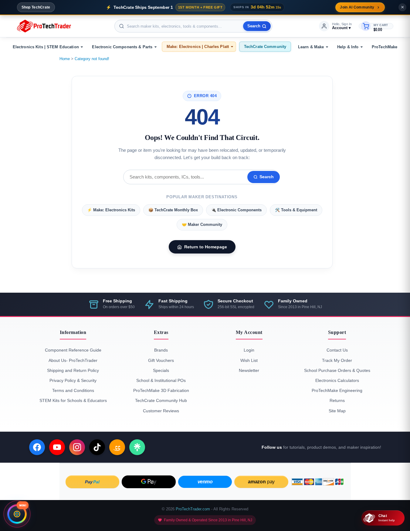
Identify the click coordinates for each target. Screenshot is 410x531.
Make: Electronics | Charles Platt (198, 46)
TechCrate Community (265, 46)
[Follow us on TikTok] (97, 447)
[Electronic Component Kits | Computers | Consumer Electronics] (44, 26)
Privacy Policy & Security (73, 380)
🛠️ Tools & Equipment (296, 210)
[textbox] (193, 26)
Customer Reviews (161, 410)
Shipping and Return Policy (73, 370)
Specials (161, 370)
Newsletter (249, 370)
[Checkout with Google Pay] (149, 481)
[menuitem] (47, 47)
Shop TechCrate (36, 7)
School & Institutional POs (161, 380)
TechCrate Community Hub (161, 400)
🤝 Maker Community (202, 224)
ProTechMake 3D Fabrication (161, 390)
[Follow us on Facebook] (37, 447)
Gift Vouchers (161, 360)
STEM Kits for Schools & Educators (73, 400)
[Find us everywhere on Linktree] (137, 447)
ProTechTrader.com (193, 509)
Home (64, 58)
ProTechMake (384, 47)
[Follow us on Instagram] (77, 447)
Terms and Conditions (73, 390)
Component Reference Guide (73, 350)
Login (249, 350)
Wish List (249, 360)
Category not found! (92, 58)
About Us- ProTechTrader (73, 360)
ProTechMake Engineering (337, 390)
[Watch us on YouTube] (57, 447)
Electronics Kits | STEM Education (46, 47)
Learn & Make (311, 47)
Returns (337, 400)
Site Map (337, 410)
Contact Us (337, 350)
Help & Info (347, 47)
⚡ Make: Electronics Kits (111, 210)
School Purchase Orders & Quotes (337, 370)
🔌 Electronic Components (236, 210)
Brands (161, 350)
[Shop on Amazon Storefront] (117, 447)
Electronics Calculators (337, 380)
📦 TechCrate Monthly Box (173, 210)
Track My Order (337, 360)
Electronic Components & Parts (122, 47)
